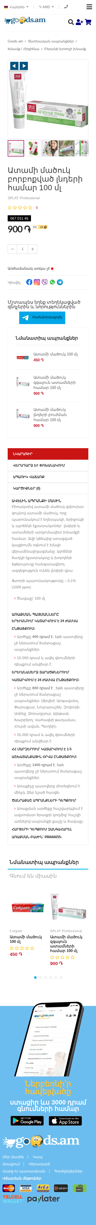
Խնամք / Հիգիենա (23, 49)
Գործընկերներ (68, 1171)
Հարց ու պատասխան (24, 1171)
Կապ (37, 1157)
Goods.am (15, 41)
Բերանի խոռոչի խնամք (65, 49)
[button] (14, 66)
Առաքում (11, 1164)
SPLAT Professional (66, 931)
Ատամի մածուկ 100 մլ (56, 354)
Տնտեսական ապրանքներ (51, 41)
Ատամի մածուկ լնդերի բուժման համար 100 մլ (50, 414)
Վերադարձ (39, 1164)
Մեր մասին (13, 1157)
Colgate (16, 931)
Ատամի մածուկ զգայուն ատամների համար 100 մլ (55, 382)
